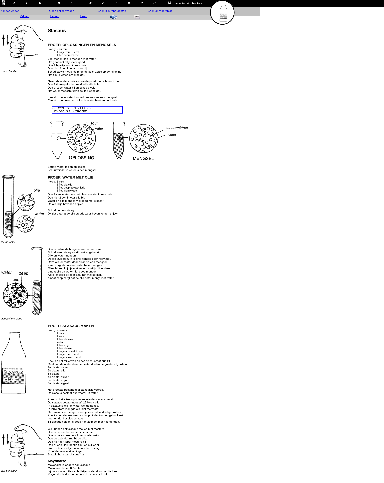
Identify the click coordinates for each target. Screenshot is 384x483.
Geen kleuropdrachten (112, 10)
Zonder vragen (10, 10)
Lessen (54, 16)
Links (83, 16)
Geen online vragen (61, 10)
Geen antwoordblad (160, 10)
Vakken (24, 16)
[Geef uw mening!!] (137, 17)
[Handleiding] (113, 17)
